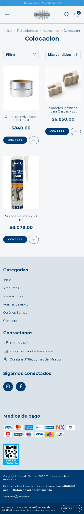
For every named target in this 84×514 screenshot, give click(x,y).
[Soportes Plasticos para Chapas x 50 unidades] (76, 131)
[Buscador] (67, 14)
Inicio (8, 31)
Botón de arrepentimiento (32, 490)
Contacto (10, 321)
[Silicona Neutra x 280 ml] (34, 239)
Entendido (71, 508)
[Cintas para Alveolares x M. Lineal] (34, 140)
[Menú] (7, 14)
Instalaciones (13, 296)
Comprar (15, 140)
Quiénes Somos (15, 313)
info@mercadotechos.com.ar (31, 351)
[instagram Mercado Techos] (8, 386)
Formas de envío (15, 304)
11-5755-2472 (19, 343)
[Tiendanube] (16, 497)
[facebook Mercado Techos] (21, 386)
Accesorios (51, 31)
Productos (11, 288)
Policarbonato (27, 31)
